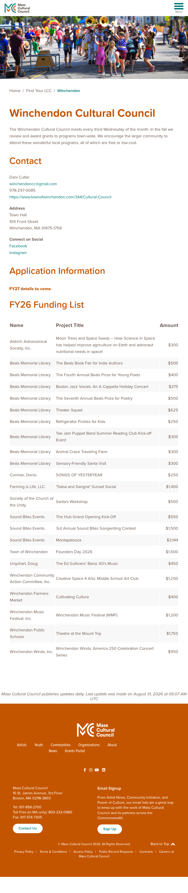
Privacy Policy (23, 852)
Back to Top (160, 844)
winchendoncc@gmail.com (33, 183)
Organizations (89, 745)
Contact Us (28, 828)
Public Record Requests (116, 852)
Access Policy (83, 852)
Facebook (18, 246)
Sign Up (109, 829)
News (53, 751)
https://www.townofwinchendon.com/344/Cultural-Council (60, 196)
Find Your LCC (39, 90)
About (112, 745)
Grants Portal (75, 751)
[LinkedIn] (103, 770)
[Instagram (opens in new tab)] (90, 770)
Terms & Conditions (53, 852)
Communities (61, 745)
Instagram (18, 252)
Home (14, 90)
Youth (38, 745)
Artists (22, 745)
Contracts (146, 852)
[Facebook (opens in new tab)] (85, 770)
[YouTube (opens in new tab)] (97, 770)
